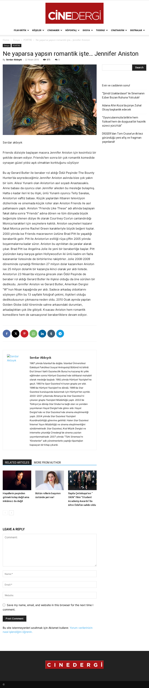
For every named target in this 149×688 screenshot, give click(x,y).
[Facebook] (6, 333)
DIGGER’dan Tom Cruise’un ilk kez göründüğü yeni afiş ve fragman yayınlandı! (122, 137)
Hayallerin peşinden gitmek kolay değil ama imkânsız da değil (16, 497)
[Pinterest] (24, 333)
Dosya (86, 30)
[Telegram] (60, 333)
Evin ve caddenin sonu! (116, 85)
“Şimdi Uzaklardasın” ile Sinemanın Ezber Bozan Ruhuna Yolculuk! (123, 95)
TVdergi (100, 30)
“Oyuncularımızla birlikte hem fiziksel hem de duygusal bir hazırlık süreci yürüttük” (124, 121)
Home (6, 40)
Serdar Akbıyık (14, 59)
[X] (15, 333)
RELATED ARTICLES (17, 462)
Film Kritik (20, 30)
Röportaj (71, 30)
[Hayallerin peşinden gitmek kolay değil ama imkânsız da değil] (17, 480)
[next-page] (11, 512)
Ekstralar (136, 30)
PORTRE (27, 40)
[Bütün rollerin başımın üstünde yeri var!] (49, 480)
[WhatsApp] (33, 333)
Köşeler (36, 30)
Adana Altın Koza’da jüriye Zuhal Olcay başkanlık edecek (121, 107)
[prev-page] (5, 512)
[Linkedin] (42, 333)
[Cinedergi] (74, 13)
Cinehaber (53, 30)
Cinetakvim (117, 30)
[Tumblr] (51, 333)
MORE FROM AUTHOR (47, 462)
